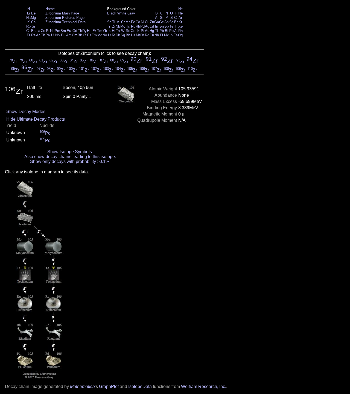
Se (171, 22)
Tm (99, 31)
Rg (147, 35)
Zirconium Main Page (62, 13)
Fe (133, 22)
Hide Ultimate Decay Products (35, 119)
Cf (84, 35)
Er (94, 31)
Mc (166, 35)
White (121, 13)
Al (156, 18)
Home (50, 9)
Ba (33, 31)
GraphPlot (109, 386)
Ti (113, 22)
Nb (118, 26)
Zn (152, 22)
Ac (38, 35)
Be (33, 13)
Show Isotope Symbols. (70, 151)
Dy (84, 31)
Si (161, 18)
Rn (180, 31)
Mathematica (82, 386)
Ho (89, 31)
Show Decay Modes (25, 111)
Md (99, 35)
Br (176, 22)
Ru (133, 26)
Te (171, 26)
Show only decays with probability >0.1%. (70, 161)
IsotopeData (140, 386)
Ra (33, 35)
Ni (142, 22)
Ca (33, 22)
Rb (28, 26)
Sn (161, 26)
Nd (52, 31)
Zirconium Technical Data (65, 22)
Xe (180, 26)
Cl (175, 18)
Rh (138, 26)
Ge (161, 22)
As (166, 22)
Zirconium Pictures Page (64, 18)
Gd (74, 31)
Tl (156, 31)
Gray (131, 13)
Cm (74, 35)
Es (89, 35)
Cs (28, 31)
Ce (43, 31)
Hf (113, 31)
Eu (69, 31)
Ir (138, 31)
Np (57, 35)
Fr (28, 35)
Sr (33, 26)
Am (69, 35)
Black (111, 13)
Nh (156, 35)
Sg (123, 35)
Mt (138, 35)
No (105, 35)
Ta (118, 31)
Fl (161, 35)
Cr (123, 22)
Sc (109, 22)
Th (43, 35)
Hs (133, 35)
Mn (128, 22)
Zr (113, 26)
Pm (57, 31)
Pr (47, 31)
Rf (113, 35)
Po (171, 31)
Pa (47, 35)
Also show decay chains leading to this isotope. (70, 156)
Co (138, 22)
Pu (63, 35)
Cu (147, 22)
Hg (152, 31)
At (176, 31)
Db (118, 35)
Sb (166, 26)
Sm (63, 31)
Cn (152, 35)
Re (128, 31)
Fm (94, 35)
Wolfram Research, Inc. (203, 386)
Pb (161, 31)
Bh (128, 35)
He (180, 9)
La (38, 31)
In (156, 26)
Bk (80, 35)
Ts (176, 35)
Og (180, 35)
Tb (80, 31)
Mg (33, 18)
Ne (180, 13)
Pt (142, 31)
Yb (105, 31)
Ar (180, 18)
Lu (109, 31)
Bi (166, 31)
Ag (147, 26)
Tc (128, 26)
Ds (142, 35)
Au (147, 31)
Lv (171, 35)
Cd (152, 26)
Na (28, 18)
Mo (122, 26)
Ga (156, 22)
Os (133, 31)
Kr (180, 22)
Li (28, 13)
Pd (142, 26)
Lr (109, 35)
